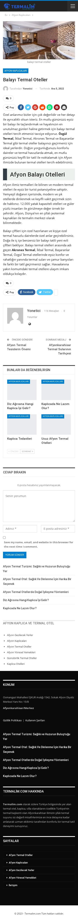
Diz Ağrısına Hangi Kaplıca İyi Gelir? (26, 600)
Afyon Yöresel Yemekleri (21, 652)
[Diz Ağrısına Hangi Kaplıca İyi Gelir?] (22, 390)
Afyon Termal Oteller (19, 646)
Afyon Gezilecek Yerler (20, 635)
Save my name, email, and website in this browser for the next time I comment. (38, 544)
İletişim (13, 885)
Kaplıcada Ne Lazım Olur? (20, 608)
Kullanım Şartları (35, 720)
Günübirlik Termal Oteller (22, 658)
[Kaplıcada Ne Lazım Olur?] (56, 390)
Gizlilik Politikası (12, 720)
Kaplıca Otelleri (16, 664)
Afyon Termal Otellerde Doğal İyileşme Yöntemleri (36, 592)
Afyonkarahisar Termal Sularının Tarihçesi (59, 349)
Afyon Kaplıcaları (15, 70)
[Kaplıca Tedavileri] (22, 424)
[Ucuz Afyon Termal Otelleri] (56, 424)
